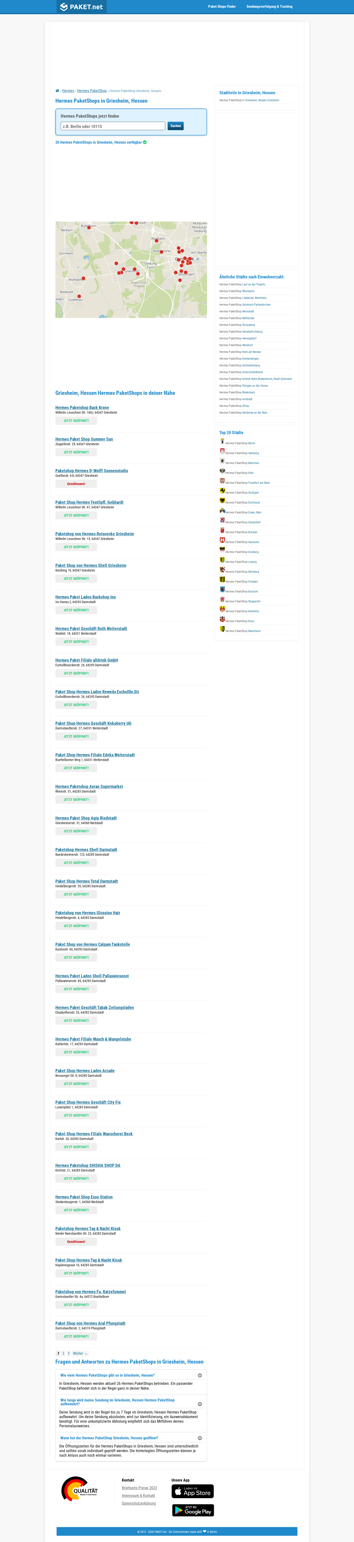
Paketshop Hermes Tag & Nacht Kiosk (88, 1228)
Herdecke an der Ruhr (243, 412)
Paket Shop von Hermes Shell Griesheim (90, 565)
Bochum (241, 591)
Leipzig (241, 562)
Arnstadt (235, 399)
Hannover (242, 542)
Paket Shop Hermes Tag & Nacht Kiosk (88, 1260)
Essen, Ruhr (243, 512)
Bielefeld (242, 611)
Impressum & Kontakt (138, 1495)
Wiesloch (236, 345)
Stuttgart (242, 492)
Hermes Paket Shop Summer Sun (84, 439)
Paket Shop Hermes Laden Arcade (85, 1070)
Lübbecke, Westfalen (243, 298)
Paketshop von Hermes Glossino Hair (87, 912)
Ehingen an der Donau (243, 385)
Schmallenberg (239, 365)
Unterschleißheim (241, 372)
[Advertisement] (131, 183)
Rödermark (237, 392)
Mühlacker (237, 318)
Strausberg (237, 325)
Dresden (241, 581)
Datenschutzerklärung (139, 1503)
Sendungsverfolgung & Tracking (270, 6)
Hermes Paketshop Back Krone (82, 407)
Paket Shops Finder (222, 6)
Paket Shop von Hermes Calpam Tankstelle (92, 944)
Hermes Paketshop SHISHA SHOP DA (87, 1165)
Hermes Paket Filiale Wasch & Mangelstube (93, 1039)
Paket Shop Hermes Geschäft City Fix (88, 1102)
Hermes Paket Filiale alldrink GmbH (86, 660)
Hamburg (242, 453)
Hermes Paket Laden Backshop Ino (85, 596)
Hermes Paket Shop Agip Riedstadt (86, 818)
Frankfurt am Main (247, 483)
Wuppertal (242, 601)
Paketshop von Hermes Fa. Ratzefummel (90, 1291)
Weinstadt (236, 311)
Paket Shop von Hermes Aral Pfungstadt (90, 1323)
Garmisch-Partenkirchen (245, 304)
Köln (239, 473)
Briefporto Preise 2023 (139, 1488)
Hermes (68, 90)
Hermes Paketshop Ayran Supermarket (89, 786)
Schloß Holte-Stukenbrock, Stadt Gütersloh (255, 379)
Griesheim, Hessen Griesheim (249, 100)
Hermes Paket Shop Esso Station (84, 1196)
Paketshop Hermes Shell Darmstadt (86, 849)
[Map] (131, 270)
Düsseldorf (243, 522)
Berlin (240, 443)
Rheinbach (237, 291)
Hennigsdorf (237, 338)
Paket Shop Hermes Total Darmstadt (86, 881)
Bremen (241, 532)
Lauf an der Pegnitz (242, 284)
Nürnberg (242, 571)
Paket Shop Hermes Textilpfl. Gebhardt (89, 502)
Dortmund (242, 502)
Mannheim (243, 631)
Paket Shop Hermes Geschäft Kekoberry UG (93, 723)
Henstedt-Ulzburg (240, 331)
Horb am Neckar (240, 352)
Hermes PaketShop (92, 90)
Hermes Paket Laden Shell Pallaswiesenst (92, 975)
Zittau (234, 406)
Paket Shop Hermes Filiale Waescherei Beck (94, 1133)
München (242, 463)
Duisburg (242, 552)
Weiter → (80, 1353)
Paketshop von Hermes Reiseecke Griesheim (94, 533)
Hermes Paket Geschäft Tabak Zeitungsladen (94, 1007)
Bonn (239, 621)
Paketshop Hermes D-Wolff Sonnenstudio (91, 470)
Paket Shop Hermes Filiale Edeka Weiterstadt (95, 754)
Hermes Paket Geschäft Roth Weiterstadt (91, 628)
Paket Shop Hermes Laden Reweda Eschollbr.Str (97, 691)
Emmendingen (239, 358)
